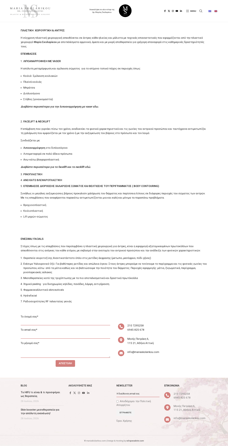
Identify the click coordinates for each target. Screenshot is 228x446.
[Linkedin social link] (181, 11)
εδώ (87, 166)
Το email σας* (29, 329)
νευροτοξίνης (44, 258)
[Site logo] (30, 10)
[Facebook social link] (165, 11)
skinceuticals (56, 289)
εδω (95, 106)
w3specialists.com (135, 440)
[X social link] (169, 11)
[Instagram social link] (173, 11)
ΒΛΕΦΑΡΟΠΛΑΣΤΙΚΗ (49, 180)
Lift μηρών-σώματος (35, 216)
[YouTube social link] (177, 11)
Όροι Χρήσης (124, 420)
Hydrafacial (30, 295)
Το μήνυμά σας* (30, 343)
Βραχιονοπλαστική (34, 205)
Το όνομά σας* (29, 316)
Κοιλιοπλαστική (33, 210)
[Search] (201, 11)
